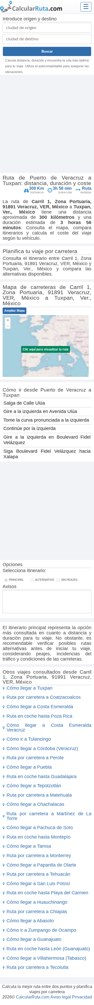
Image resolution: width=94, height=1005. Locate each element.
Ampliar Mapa (14, 310)
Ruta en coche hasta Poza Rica (39, 716)
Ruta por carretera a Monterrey (39, 855)
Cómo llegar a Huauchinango (37, 902)
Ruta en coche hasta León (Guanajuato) (48, 948)
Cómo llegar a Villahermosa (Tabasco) (46, 958)
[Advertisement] (47, 124)
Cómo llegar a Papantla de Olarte (41, 865)
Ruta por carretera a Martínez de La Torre (49, 816)
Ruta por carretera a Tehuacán (38, 874)
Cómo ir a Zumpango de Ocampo (41, 930)
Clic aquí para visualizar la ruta (45, 349)
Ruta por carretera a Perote (35, 757)
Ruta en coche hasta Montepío (38, 837)
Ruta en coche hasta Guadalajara (42, 776)
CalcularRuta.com (32, 997)
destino (49, 18)
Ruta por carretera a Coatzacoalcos (44, 697)
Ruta (86, 188)
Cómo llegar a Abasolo (30, 920)
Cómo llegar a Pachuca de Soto (40, 827)
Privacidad (82, 997)
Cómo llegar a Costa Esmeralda (40, 706)
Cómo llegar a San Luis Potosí (38, 883)
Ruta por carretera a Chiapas (37, 911)
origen (30, 18)
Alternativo (44, 579)
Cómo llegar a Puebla (29, 767)
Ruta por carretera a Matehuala (39, 795)
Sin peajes (69, 579)
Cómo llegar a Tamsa (29, 846)
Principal (16, 579)
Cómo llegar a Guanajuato (34, 939)
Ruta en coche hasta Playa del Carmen (47, 892)
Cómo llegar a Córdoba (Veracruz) (42, 748)
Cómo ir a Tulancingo (29, 739)
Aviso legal (60, 997)
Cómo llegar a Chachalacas (35, 804)
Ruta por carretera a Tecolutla (37, 967)
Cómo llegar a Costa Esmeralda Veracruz (49, 728)
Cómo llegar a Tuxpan (29, 688)
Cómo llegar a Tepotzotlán (34, 785)
